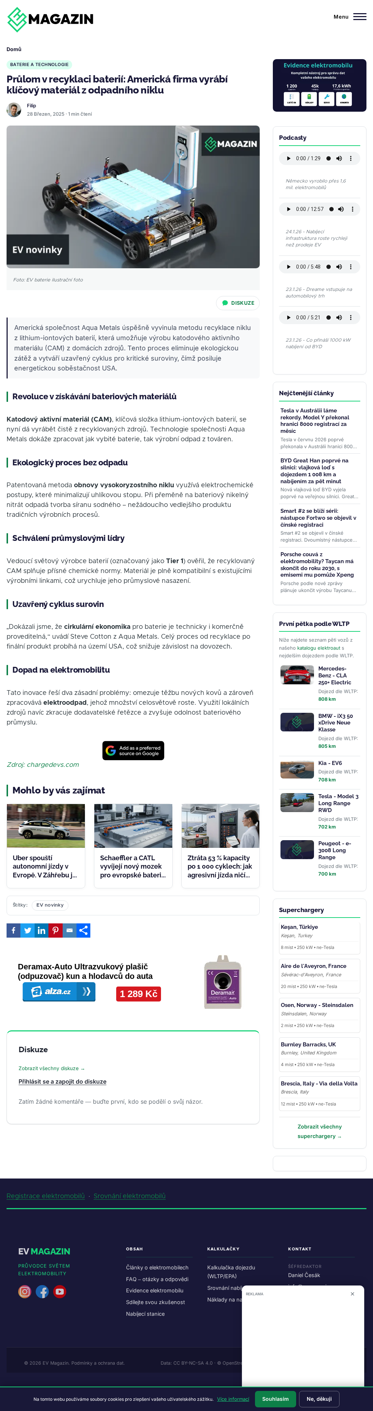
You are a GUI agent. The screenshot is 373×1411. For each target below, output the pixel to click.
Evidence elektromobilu (155, 1290)
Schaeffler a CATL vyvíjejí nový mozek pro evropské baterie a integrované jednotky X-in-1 (132, 875)
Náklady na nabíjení (231, 1299)
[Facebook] (13, 930)
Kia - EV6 (330, 763)
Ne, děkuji (319, 1399)
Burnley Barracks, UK (308, 1044)
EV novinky (50, 905)
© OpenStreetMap (236, 1363)
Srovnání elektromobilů (130, 1196)
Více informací (233, 1399)
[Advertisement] (303, 1351)
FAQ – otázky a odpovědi (157, 1279)
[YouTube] (59, 1291)
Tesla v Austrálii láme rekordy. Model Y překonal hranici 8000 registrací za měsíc (314, 420)
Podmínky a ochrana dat (97, 1363)
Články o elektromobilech (157, 1267)
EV (44, 1251)
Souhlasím (275, 1399)
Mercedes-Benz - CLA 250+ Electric (334, 675)
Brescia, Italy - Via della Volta (319, 1083)
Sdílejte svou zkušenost (155, 1302)
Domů (14, 49)
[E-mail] (69, 930)
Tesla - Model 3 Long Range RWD (338, 803)
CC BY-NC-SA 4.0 (193, 1363)
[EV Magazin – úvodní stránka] (50, 20)
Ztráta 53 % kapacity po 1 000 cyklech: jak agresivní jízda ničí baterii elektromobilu (220, 875)
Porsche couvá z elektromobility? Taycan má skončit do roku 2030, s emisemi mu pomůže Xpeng (317, 564)
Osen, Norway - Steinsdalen (317, 1005)
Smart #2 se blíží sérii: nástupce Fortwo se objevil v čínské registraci (318, 518)
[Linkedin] (41, 930)
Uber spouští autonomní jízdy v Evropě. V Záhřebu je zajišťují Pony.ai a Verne (44, 875)
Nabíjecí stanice (145, 1314)
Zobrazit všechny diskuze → (52, 1068)
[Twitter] (27, 930)
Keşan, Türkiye (299, 927)
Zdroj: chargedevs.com (43, 765)
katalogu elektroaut (318, 648)
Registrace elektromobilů (46, 1196)
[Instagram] (24, 1291)
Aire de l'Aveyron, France (313, 966)
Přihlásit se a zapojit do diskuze (62, 1081)
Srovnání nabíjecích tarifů (238, 1288)
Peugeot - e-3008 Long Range (334, 850)
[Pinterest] (55, 930)
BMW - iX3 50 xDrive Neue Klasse (335, 723)
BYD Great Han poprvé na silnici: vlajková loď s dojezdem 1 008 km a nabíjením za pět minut (314, 470)
